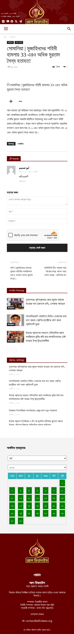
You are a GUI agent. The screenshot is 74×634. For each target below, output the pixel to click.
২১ (54, 505)
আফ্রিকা (12, 36)
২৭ (45, 513)
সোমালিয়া (20, 143)
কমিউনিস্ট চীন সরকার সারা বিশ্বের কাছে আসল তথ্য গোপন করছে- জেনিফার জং (55, 271)
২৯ (62, 513)
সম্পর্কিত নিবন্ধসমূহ (16, 290)
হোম (5, 36)
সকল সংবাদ (19, 42)
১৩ (45, 498)
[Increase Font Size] (12, 101)
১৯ (37, 505)
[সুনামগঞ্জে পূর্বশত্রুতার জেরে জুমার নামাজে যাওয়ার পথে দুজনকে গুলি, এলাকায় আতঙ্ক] (15, 304)
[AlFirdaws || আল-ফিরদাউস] (37, 12)
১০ (20, 498)
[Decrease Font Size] (21, 101)
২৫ (29, 513)
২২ (62, 505)
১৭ (20, 505)
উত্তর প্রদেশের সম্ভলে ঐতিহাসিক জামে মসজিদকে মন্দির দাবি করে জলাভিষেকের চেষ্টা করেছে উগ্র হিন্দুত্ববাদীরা (46, 336)
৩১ (20, 521)
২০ (45, 505)
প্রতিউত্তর (22, 181)
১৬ (12, 505)
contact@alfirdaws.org (39, 620)
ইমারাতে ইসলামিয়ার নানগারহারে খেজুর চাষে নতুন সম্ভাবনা (33, 410)
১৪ (54, 498)
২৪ (20, 513)
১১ (29, 498)
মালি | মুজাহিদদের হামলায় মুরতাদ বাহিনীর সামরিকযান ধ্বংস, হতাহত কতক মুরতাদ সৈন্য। (21, 273)
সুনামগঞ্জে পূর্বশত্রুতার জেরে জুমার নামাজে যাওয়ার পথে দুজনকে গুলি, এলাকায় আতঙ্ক (37, 368)
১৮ (29, 505)
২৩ (12, 513)
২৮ (54, 513)
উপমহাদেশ (11, 308)
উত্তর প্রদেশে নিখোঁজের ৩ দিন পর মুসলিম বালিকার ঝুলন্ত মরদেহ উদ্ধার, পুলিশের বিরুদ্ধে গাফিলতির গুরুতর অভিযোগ (36, 423)
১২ (37, 498)
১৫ (62, 498)
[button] (69, 28)
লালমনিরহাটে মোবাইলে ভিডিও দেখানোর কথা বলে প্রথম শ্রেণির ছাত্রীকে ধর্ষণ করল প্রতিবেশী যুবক (46, 320)
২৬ (37, 513)
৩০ (12, 521)
